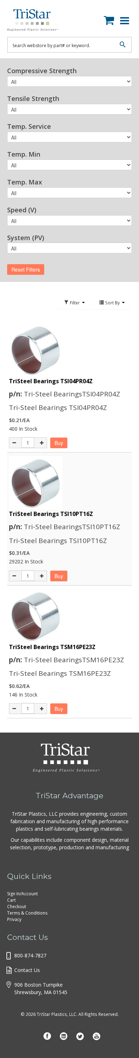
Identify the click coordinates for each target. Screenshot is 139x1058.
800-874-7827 (30, 955)
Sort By (112, 302)
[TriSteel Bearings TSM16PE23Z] (69, 616)
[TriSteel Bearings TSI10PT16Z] (69, 483)
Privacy (14, 919)
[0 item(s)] (111, 19)
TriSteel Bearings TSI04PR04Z (51, 381)
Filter (75, 302)
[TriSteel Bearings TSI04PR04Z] (69, 350)
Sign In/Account (22, 894)
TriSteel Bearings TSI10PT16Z (51, 514)
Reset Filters (25, 269)
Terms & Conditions (27, 913)
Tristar (37, 21)
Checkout (16, 906)
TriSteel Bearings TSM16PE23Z (52, 647)
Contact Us (27, 970)
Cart (11, 900)
